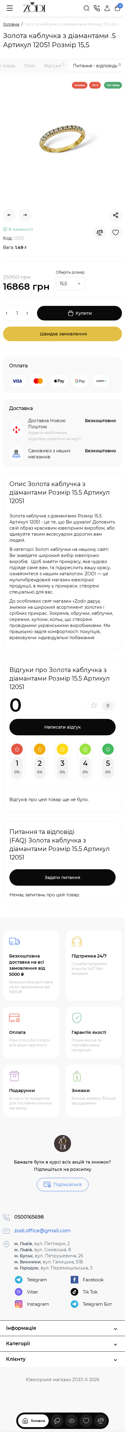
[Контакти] (96, 8)
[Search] (86, 8)
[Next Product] (25, 215)
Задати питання (62, 877)
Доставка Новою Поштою (47, 423)
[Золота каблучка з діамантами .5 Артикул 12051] (62, 141)
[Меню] (9, 8)
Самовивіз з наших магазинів (49, 454)
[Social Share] (115, 215)
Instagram (38, 1304)
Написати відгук (62, 727)
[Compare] (99, 232)
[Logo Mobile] (34, 8)
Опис (30, 65)
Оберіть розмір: (70, 272)
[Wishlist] (115, 232)
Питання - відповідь (97, 65)
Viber (32, 1292)
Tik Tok (90, 1292)
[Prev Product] (9, 215)
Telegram (37, 1280)
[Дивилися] (57, 1420)
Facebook (93, 1280)
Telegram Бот (97, 1304)
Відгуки (54, 65)
